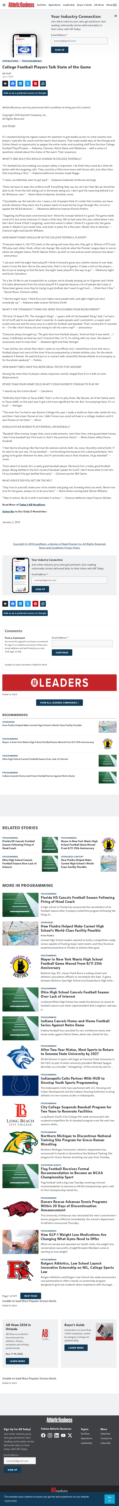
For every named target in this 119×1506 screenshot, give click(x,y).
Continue (62, 652)
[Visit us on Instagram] (50, 1435)
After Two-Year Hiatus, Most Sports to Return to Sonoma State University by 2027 (77, 1052)
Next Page (30, 1295)
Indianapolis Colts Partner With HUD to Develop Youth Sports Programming (73, 1080)
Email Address (59, 35)
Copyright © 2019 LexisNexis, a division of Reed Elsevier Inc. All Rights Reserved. (59, 543)
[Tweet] (28, 83)
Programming (32, 61)
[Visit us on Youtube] (63, 1435)
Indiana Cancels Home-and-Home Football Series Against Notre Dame (38, 775)
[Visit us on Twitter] (70, 1435)
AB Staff (6, 73)
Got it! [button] (110, 1499)
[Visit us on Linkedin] (56, 1435)
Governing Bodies (51, 1165)
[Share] (13, 83)
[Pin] (35, 83)
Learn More (17, 1361)
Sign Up (60, 49)
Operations (10, 61)
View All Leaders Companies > (59, 702)
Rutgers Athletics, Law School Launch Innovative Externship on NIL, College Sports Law (77, 1267)
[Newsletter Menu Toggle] (115, 5)
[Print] (5, 83)
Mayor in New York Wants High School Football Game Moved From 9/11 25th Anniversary (48, 742)
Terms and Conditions (51, 547)
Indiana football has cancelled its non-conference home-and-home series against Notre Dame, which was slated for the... (76, 1032)
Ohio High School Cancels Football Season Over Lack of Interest (35, 759)
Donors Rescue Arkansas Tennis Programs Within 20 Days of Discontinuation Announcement (74, 1206)
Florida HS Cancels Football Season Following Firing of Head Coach (18, 845)
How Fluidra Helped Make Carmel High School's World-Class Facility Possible (42, 725)
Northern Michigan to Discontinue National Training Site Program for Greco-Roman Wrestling (76, 1140)
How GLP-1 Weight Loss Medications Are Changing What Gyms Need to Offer (74, 1237)
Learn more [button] (11, 1500)
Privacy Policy (72, 547)
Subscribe (8, 511)
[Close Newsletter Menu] (116, 16)
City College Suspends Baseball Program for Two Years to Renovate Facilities (76, 1109)
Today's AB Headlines (32, 504)
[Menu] (4, 5)
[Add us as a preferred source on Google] (43, 83)
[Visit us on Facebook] (43, 1435)
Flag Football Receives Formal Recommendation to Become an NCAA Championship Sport (72, 1173)
